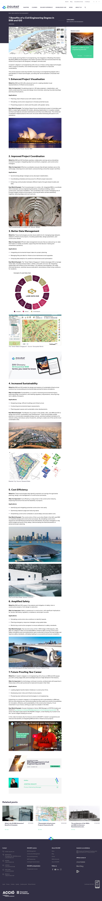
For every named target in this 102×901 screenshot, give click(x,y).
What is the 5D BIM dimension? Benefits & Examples (14, 824)
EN (96, 1)
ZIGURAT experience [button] (46, 7)
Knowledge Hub (61, 7)
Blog (71, 1)
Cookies (12, 884)
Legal (3, 884)
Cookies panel (23, 884)
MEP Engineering (31, 859)
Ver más (7, 829)
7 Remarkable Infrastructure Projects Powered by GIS (46, 824)
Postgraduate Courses (32, 869)
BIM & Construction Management (20, 13)
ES (93, 1)
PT (99, 1)
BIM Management (31, 851)
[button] (85, 7)
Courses (34, 7)
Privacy (8, 884)
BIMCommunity (55, 859)
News (53, 851)
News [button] (71, 7)
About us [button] (78, 7)
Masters (26, 7)
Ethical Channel (31, 884)
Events (53, 856)
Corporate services (78, 1)
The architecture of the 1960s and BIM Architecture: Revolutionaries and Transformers (80, 825)
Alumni (66, 1)
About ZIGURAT (55, 861)
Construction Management (33, 853)
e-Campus (87, 1)
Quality (17, 884)
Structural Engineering (32, 856)
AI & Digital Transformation (33, 861)
